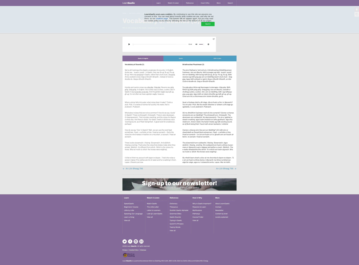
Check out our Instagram (136, 241)
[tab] (142, 58)
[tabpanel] (179, 113)
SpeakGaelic (129, 204)
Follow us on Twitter (124, 241)
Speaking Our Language (133, 214)
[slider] (159, 44)
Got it (207, 24)
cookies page (162, 19)
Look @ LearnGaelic (154, 214)
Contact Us (141, 241)
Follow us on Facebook (130, 241)
